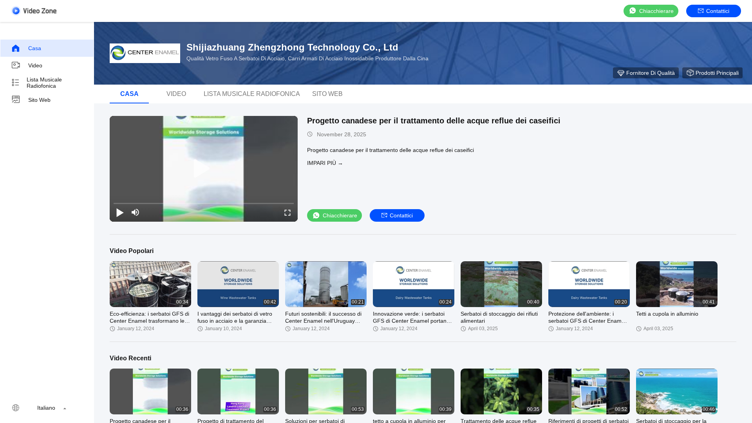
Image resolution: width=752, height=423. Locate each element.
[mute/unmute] (135, 212)
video (35, 65)
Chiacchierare (656, 11)
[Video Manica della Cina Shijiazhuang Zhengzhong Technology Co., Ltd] (33, 11)
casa (34, 48)
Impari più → (325, 163)
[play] (203, 169)
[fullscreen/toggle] (287, 212)
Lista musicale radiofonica (44, 82)
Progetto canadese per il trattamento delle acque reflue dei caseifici (433, 120)
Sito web (39, 100)
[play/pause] (120, 212)
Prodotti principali (717, 73)
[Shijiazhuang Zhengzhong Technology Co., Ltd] (145, 53)
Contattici (717, 11)
